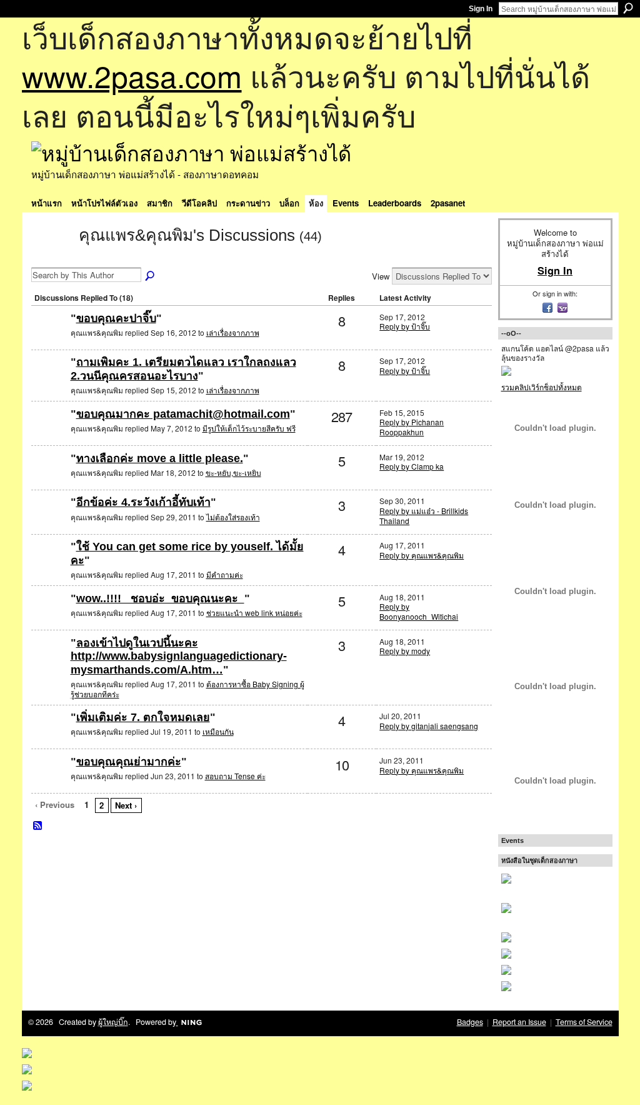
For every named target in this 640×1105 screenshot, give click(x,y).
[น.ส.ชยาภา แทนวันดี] (49, 663)
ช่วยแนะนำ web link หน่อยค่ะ (254, 612)
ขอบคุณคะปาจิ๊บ (116, 318)
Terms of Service (584, 1021)
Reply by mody (404, 650)
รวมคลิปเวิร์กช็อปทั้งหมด (541, 386)
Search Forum (150, 276)
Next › (126, 805)
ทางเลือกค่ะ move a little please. (159, 458)
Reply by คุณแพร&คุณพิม (421, 555)
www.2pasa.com (132, 75)
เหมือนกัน (218, 731)
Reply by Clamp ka (411, 466)
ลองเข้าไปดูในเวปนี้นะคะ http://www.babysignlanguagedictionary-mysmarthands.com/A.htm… (179, 656)
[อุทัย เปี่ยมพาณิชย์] (49, 434)
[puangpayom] (49, 478)
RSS (38, 826)
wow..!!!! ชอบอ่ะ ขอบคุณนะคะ (160, 598)
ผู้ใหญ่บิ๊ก (113, 1021)
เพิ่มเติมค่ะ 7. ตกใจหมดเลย (143, 717)
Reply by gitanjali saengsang (428, 725)
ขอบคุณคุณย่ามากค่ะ (128, 761)
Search (628, 8)
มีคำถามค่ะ (224, 574)
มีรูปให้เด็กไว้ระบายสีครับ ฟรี (249, 428)
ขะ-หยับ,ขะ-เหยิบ (233, 472)
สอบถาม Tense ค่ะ (235, 775)
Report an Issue (519, 1021)
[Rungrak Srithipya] (49, 567)
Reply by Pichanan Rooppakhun (411, 426)
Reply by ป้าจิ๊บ (404, 326)
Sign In (480, 8)
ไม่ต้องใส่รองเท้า (233, 517)
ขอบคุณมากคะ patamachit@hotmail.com (183, 414)
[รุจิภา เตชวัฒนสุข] (49, 618)
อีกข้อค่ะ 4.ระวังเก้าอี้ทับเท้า (143, 502)
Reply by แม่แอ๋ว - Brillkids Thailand (423, 515)
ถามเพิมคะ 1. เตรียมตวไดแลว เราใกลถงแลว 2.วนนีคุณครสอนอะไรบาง (183, 369)
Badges (470, 1021)
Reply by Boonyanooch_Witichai (418, 611)
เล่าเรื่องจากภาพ (232, 332)
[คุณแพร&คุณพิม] (51, 258)
